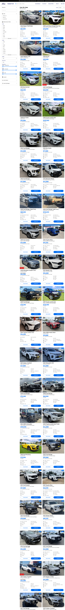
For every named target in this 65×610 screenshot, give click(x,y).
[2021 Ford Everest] (31, 476)
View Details (25, 38)
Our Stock (44, 3)
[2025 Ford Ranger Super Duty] (31, 201)
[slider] (2, 66)
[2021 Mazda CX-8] (53, 262)
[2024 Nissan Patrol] (53, 507)
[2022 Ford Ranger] (31, 139)
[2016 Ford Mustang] (31, 446)
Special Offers (51, 3)
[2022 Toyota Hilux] (53, 231)
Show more (9, 38)
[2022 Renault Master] (53, 170)
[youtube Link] (63, 0)
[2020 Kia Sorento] (31, 231)
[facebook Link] (62, 0)
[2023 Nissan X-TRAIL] (53, 568)
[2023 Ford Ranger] (31, 170)
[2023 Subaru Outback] (53, 600)
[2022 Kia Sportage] (31, 538)
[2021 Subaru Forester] (31, 568)
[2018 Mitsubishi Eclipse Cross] (31, 262)
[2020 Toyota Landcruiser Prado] (53, 415)
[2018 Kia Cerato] (31, 109)
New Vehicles (37, 3)
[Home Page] (3, 4)
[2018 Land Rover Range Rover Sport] (53, 17)
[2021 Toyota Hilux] (53, 476)
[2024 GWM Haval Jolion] (53, 324)
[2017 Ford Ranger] (31, 600)
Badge (3, 56)
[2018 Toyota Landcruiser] (53, 109)
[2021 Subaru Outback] (31, 354)
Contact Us (36, 38)
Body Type (3, 60)
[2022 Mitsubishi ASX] (53, 354)
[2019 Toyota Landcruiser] (53, 293)
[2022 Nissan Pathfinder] (31, 17)
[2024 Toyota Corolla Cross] (31, 324)
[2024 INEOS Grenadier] (31, 415)
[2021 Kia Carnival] (31, 78)
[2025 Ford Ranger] (31, 293)
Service (57, 3)
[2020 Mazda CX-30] (31, 48)
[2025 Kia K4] (53, 48)
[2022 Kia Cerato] (53, 139)
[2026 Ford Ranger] (31, 385)
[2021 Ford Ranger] (53, 78)
